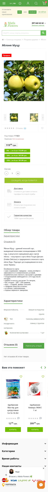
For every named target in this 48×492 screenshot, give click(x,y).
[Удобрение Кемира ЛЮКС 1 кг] (35, 390)
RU (14, 3)
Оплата (17, 202)
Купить (13, 429)
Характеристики (12, 236)
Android (32, 12)
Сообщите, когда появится (24, 180)
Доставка (18, 188)
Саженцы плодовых (13, 40)
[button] (28, 3)
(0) (25, 128)
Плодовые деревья (31, 40)
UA (11, 3)
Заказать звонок (38, 25)
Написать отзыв (34, 345)
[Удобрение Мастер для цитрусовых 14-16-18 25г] (13, 390)
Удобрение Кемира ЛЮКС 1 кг (35, 408)
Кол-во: (7, 169)
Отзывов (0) (9, 241)
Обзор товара (12, 230)
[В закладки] (21, 377)
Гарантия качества (23, 215)
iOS (19, 12)
